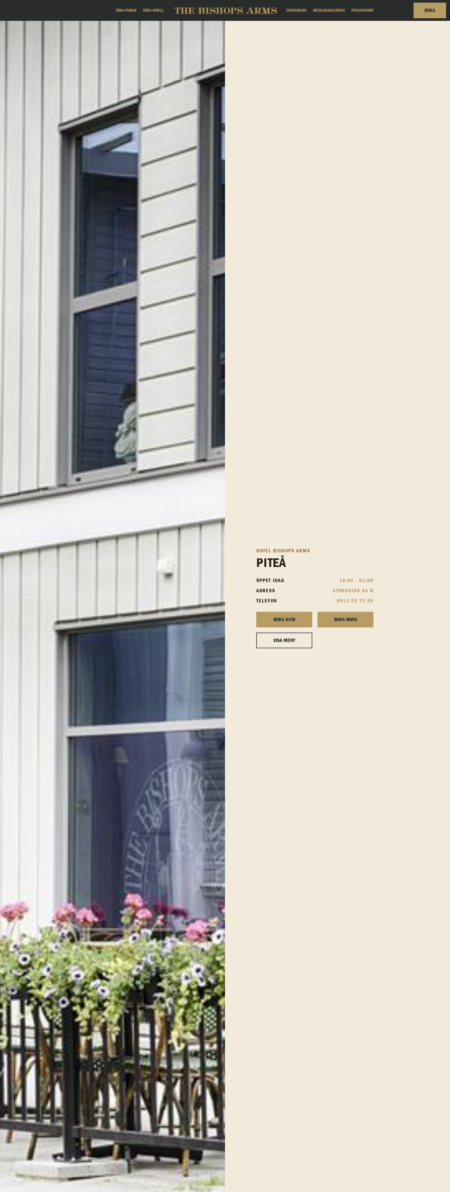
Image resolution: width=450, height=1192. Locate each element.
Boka (429, 10)
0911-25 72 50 (355, 600)
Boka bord (345, 619)
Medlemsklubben (329, 10)
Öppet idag (270, 580)
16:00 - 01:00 (356, 580)
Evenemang (296, 10)
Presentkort (362, 10)
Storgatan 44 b (353, 590)
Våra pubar (126, 10)
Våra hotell (153, 10)
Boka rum (284, 619)
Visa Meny (284, 640)
